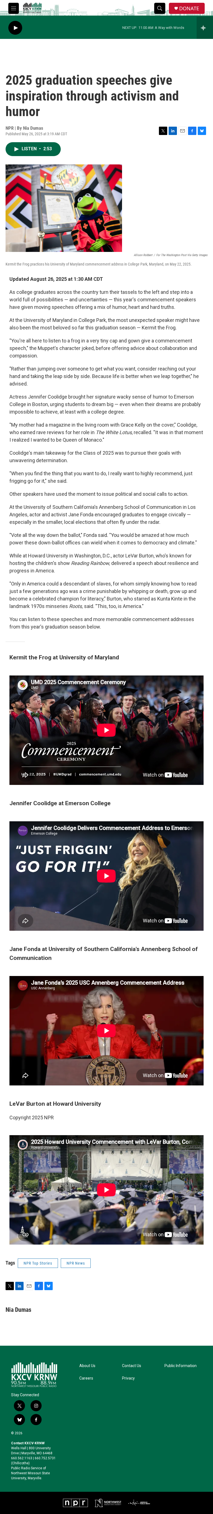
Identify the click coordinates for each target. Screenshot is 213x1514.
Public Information (180, 1366)
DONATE (189, 8)
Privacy (128, 1378)
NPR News (76, 1263)
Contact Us (131, 1366)
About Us (87, 1366)
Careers (86, 1378)
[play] (15, 28)
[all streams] (205, 28)
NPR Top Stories (38, 1263)
